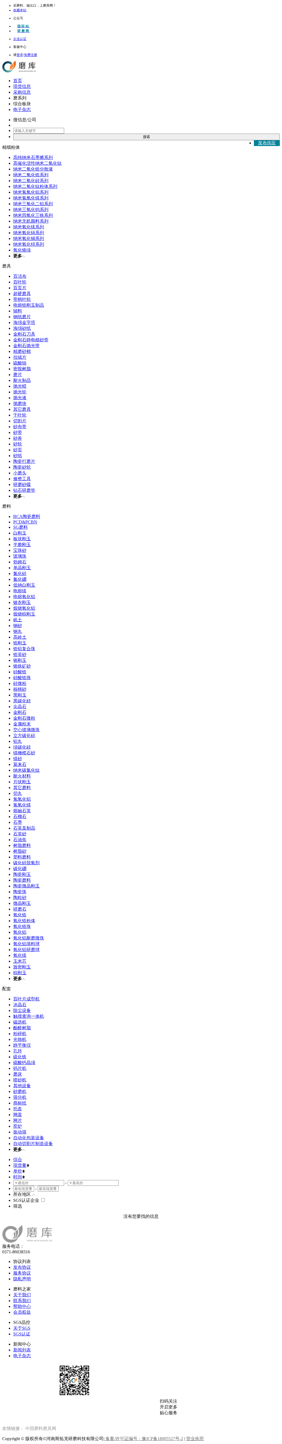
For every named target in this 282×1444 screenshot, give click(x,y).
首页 (17, 80)
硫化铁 (19, 1056)
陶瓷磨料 (22, 880)
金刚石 (19, 712)
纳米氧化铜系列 (28, 238)
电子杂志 (22, 109)
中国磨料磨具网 (40, 1428)
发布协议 (22, 1267)
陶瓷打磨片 (24, 461)
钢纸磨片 (22, 316)
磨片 (17, 374)
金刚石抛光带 (26, 345)
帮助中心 (22, 1306)
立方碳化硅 (24, 735)
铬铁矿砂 (22, 666)
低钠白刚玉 (24, 585)
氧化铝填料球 (26, 943)
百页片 (19, 287)
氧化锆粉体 (24, 920)
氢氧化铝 (22, 799)
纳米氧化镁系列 (28, 227)
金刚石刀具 (24, 334)
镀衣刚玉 (22, 602)
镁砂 (17, 758)
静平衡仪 (22, 1045)
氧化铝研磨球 (26, 949)
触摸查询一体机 (28, 1016)
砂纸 (17, 455)
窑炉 (17, 1126)
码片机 (19, 1068)
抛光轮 (19, 392)
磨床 (17, 1074)
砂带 (17, 432)
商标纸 (19, 1103)
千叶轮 (19, 415)
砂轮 (17, 444)
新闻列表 (22, 1350)
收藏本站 (19, 10)
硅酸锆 (19, 672)
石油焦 (19, 839)
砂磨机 (19, 1091)
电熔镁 (19, 591)
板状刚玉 (22, 538)
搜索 (146, 137)
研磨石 (19, 909)
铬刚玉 (19, 660)
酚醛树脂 (22, 1027)
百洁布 (19, 276)
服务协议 (22, 1273)
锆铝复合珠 (24, 648)
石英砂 (19, 834)
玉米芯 (19, 961)
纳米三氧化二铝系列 (33, 203)
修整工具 (22, 478)
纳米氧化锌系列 (28, 244)
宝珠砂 (19, 550)
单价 (17, 1171)
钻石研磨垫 (24, 490)
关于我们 (22, 1294)
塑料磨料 (22, 857)
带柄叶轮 (22, 299)
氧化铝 (19, 932)
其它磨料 (22, 787)
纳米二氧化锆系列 (30, 174)
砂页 (17, 449)
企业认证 (19, 39)
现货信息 (22, 86)
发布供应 (267, 143)
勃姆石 (19, 562)
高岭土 (19, 637)
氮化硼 (19, 579)
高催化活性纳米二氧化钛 (37, 163)
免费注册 (30, 55)
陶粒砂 (19, 897)
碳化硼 (19, 868)
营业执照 (195, 1438)
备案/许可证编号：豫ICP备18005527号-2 (143, 1438)
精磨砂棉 (22, 351)
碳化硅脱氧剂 (26, 862)
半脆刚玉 (22, 544)
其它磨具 (22, 409)
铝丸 (17, 741)
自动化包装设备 (28, 1137)
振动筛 (19, 1132)
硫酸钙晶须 (24, 1062)
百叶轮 (19, 282)
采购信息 (22, 92)
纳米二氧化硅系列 (30, 180)
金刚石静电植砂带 (30, 340)
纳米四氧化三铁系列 (33, 215)
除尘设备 (22, 1010)
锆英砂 (19, 654)
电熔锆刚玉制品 (28, 305)
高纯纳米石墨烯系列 (33, 157)
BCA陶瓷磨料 (26, 516)
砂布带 (19, 426)
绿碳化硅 (22, 747)
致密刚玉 (22, 967)
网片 (17, 1120)
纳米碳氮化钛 (26, 770)
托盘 (17, 1108)
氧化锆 (19, 915)
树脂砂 (19, 851)
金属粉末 (22, 724)
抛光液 (19, 397)
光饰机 (19, 1039)
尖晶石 (19, 706)
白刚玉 (19, 533)
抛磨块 (19, 403)
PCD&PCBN (25, 522)
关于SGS (21, 1328)
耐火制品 (22, 380)
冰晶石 (19, 1004)
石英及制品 (24, 828)
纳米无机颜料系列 (30, 221)
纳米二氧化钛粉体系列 (35, 186)
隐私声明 (22, 1278)
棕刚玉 (19, 972)
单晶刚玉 (22, 567)
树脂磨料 (22, 845)
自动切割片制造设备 (33, 1143)
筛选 (17, 1206)
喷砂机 (19, 1080)
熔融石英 (22, 810)
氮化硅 (19, 573)
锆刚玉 (19, 643)
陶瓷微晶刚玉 (26, 886)
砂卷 (17, 438)
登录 (20, 55)
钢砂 (17, 625)
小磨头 (19, 473)
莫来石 (19, 764)
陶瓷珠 (19, 891)
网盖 (17, 1114)
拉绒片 (19, 357)
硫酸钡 (19, 363)
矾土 (17, 619)
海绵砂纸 (22, 328)
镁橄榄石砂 (24, 753)
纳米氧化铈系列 (28, 232)
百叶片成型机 (26, 999)
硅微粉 (19, 683)
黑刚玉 (19, 695)
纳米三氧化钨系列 (30, 209)
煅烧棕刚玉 (24, 614)
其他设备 (22, 1085)
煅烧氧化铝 (24, 608)
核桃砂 (19, 689)
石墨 (17, 822)
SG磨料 (20, 527)
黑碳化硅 (22, 700)
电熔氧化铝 (24, 596)
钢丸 (17, 631)
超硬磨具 (22, 293)
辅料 (17, 311)
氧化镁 (19, 955)
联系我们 (22, 1300)
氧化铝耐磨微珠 (28, 938)
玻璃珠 (19, 556)
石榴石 (19, 816)
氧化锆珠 (22, 926)
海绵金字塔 (24, 322)
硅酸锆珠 (22, 677)
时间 (17, 1177)
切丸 (17, 793)
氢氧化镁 (22, 805)
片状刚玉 (22, 781)
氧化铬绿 (22, 250)
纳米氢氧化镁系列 (30, 198)
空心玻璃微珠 (26, 729)
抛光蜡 (19, 386)
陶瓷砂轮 (22, 467)
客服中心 (19, 47)
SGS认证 (21, 1334)
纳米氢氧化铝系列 (30, 192)
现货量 (19, 1165)
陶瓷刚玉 (22, 874)
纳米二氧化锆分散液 (33, 169)
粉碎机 (19, 1033)
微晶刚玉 (22, 903)
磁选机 (19, 1022)
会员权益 (22, 1312)
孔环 (17, 1051)
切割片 (19, 421)
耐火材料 (22, 776)
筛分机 (19, 1097)
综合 (17, 1159)
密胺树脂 (22, 368)
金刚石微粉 (24, 718)
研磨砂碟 (22, 484)
